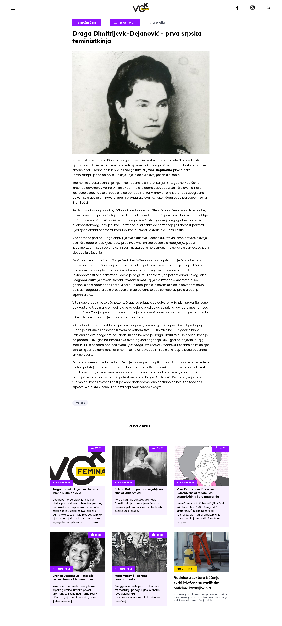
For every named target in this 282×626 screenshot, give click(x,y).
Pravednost (185, 569)
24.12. (222, 448)
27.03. (98, 448)
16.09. (98, 535)
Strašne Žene (87, 23)
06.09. (159, 535)
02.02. (159, 448)
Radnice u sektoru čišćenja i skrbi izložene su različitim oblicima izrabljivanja (197, 582)
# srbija (80, 402)
